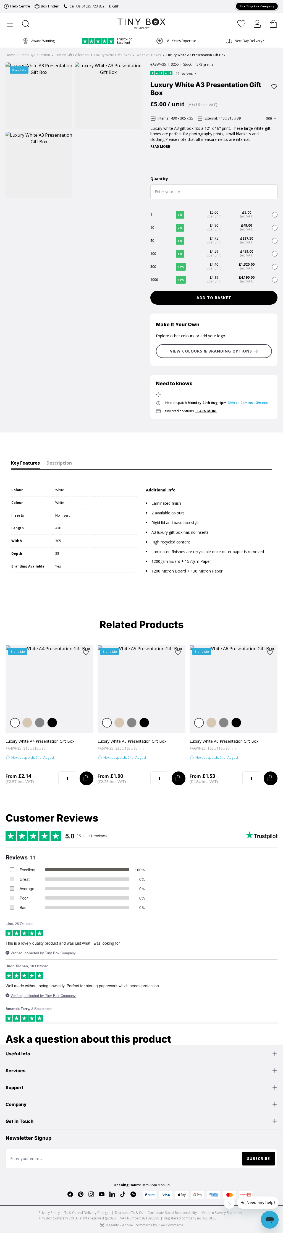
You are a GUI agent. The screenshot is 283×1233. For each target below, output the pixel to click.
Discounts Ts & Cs (129, 1212)
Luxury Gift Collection (72, 55)
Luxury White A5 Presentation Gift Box (132, 741)
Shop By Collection (35, 55)
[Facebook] (70, 1194)
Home (10, 55)
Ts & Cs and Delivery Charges (87, 1212)
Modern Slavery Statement (221, 1212)
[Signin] (257, 24)
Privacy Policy (49, 1212)
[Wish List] (241, 24)
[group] (176, 41)
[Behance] (133, 1194)
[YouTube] (101, 1194)
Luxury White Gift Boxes (112, 55)
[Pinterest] (80, 1194)
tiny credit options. (191, 411)
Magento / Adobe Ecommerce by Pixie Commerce (144, 1225)
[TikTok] (122, 1194)
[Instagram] (91, 1194)
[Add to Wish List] (274, 86)
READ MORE (160, 146)
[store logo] (141, 23)
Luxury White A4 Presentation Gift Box (40, 741)
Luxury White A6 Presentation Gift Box (224, 741)
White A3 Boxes (149, 55)
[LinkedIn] (112, 1194)
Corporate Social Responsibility (172, 1212)
